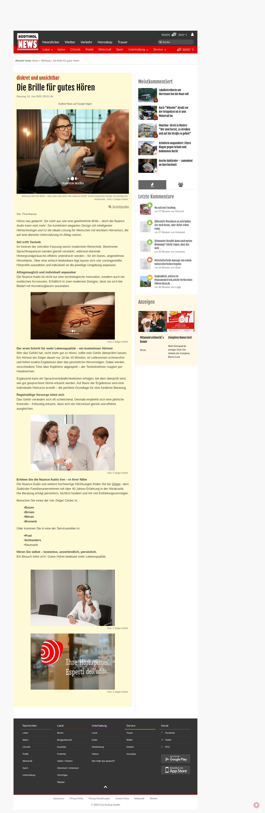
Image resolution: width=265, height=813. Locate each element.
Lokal (46, 49)
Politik (89, 49)
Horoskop (105, 42)
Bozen (60, 733)
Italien (61, 49)
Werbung (45, 60)
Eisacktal (61, 747)
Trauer (122, 42)
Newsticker (50, 42)
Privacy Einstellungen (99, 798)
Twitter (168, 740)
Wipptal (61, 782)
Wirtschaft (104, 49)
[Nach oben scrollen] (105, 787)
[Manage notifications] (256, 805)
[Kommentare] (152, 184)
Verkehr (86, 42)
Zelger (116, 484)
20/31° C (188, 49)
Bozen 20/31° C (174, 35)
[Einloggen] (192, 34)
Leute (94, 733)
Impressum (58, 798)
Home (35, 60)
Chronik (75, 49)
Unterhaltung (136, 49)
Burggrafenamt (64, 740)
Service (158, 49)
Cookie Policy (122, 798)
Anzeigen (146, 302)
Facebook (170, 733)
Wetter (70, 42)
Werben (154, 798)
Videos (95, 754)
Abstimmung (98, 747)
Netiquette (139, 798)
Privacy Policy (76, 798)
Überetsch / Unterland (68, 768)
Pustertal (61, 754)
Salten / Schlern (65, 761)
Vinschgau (62, 775)
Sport (119, 49)
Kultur (95, 740)
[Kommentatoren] (180, 184)
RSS (167, 747)
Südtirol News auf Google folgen (75, 103)
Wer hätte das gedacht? (103, 761)
